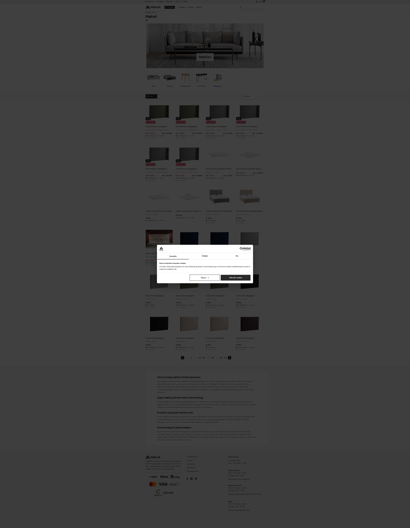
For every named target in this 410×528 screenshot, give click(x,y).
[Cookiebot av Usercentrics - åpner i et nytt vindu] (241, 248)
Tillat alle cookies (235, 277)
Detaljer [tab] (205, 256)
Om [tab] (237, 256)
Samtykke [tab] (173, 256)
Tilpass (203, 277)
